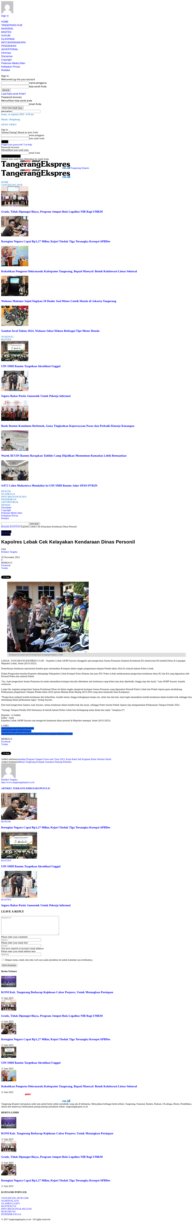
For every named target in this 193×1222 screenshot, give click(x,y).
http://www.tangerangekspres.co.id (17, 782)
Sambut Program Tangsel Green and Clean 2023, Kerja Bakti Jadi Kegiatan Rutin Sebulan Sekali (65, 759)
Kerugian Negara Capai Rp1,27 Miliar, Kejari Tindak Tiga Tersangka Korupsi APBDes (55, 241)
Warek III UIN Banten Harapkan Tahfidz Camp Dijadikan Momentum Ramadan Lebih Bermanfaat (64, 455)
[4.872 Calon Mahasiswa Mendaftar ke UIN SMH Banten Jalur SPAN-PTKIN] (14, 479)
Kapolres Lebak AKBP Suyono (16, 731)
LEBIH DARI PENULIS (37, 788)
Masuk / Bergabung (10, 119)
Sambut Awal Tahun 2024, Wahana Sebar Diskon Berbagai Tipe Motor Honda (50, 330)
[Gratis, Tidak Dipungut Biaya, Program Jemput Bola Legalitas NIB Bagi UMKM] (14, 205)
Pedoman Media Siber (13, 63)
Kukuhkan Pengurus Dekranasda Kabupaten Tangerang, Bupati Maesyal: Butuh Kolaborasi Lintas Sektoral (69, 271)
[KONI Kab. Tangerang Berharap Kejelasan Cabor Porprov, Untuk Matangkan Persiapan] (8, 986)
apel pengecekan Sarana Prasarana (17, 728)
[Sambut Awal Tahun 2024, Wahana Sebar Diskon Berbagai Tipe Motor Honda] (14, 325)
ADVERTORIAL (9, 49)
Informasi (6, 52)
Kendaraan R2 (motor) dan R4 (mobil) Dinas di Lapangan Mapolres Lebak (37, 733)
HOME (4, 21)
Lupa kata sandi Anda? (13, 93)
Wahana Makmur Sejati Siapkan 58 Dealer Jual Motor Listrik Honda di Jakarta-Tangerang (58, 301)
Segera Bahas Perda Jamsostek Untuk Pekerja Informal (35, 396)
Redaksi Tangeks (9, 552)
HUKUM (5, 35)
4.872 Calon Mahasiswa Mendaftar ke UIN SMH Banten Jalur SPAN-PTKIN (49, 485)
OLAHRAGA (8, 39)
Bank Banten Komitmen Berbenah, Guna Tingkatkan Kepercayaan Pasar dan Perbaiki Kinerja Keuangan (67, 425)
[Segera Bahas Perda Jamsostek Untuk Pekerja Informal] (14, 390)
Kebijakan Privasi (10, 66)
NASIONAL (7, 28)
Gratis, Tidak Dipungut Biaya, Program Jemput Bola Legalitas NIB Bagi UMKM (52, 211)
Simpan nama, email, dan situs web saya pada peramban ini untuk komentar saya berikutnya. (49, 960)
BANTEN (6, 32)
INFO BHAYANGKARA (13, 42)
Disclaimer (7, 56)
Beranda (5, 526)
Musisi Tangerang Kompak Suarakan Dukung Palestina (45, 762)
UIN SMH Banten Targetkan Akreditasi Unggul (30, 366)
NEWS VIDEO (8, 124)
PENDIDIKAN (8, 46)
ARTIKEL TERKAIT (12, 788)
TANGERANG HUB (11, 25)
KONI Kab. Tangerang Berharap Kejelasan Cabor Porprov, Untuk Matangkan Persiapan (57, 992)
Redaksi (5, 70)
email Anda (35, 104)
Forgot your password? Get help (16, 144)
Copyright (6, 59)
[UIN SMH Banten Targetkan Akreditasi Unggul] (14, 360)
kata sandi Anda (37, 86)
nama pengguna (38, 82)
